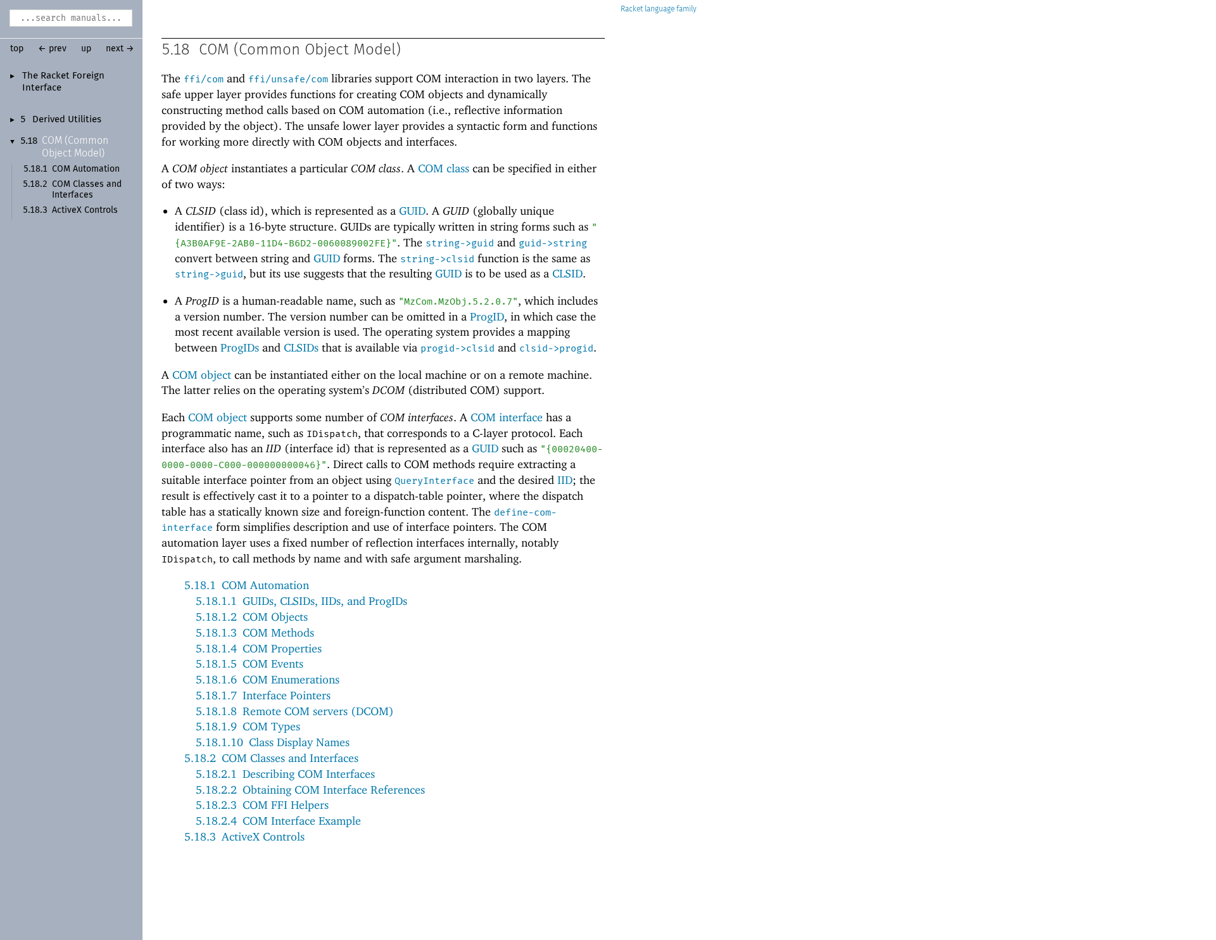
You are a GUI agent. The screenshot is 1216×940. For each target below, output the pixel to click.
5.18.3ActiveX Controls (244, 836)
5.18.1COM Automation (246, 585)
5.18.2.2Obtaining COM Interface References (310, 789)
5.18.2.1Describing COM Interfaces (285, 773)
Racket (632, 9)
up (86, 48)
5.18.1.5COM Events (249, 663)
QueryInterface (434, 480)
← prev (52, 48)
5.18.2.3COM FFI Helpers (262, 804)
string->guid (460, 243)
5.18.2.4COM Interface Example (278, 820)
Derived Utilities (66, 119)
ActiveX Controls (85, 210)
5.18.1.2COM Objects (252, 616)
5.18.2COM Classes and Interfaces (271, 758)
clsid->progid (556, 348)
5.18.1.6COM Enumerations (267, 679)
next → (120, 48)
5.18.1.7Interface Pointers (263, 695)
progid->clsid (458, 348)
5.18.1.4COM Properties (259, 648)
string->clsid (437, 259)
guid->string (553, 243)
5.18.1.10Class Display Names (273, 742)
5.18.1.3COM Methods (255, 632)
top (16, 48)
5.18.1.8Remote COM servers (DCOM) (295, 711)
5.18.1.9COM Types (248, 726)
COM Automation (86, 169)
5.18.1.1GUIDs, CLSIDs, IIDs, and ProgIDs (301, 600)
